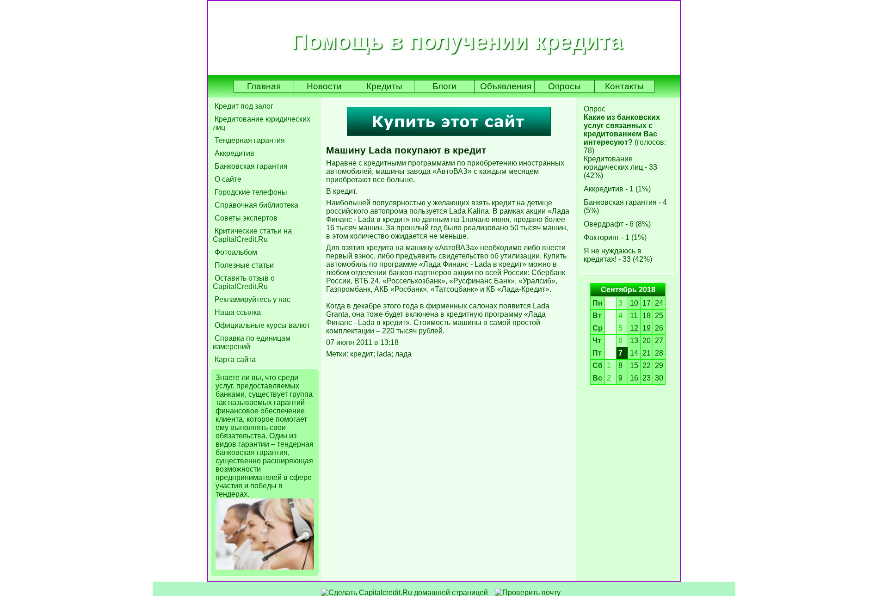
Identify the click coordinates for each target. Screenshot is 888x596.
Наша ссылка (237, 312)
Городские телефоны (250, 192)
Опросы (564, 86)
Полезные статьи (243, 265)
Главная (264, 86)
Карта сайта (234, 359)
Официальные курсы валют (261, 325)
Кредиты (384, 86)
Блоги (444, 86)
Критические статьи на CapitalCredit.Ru (252, 235)
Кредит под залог (243, 106)
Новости (324, 86)
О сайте (227, 179)
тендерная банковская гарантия (265, 448)
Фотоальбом (235, 252)
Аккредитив (233, 153)
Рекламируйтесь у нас (251, 299)
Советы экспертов (245, 218)
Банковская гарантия (250, 166)
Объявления (505, 86)
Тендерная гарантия (249, 140)
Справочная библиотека (255, 205)
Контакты (624, 86)
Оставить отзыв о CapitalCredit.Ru (244, 282)
